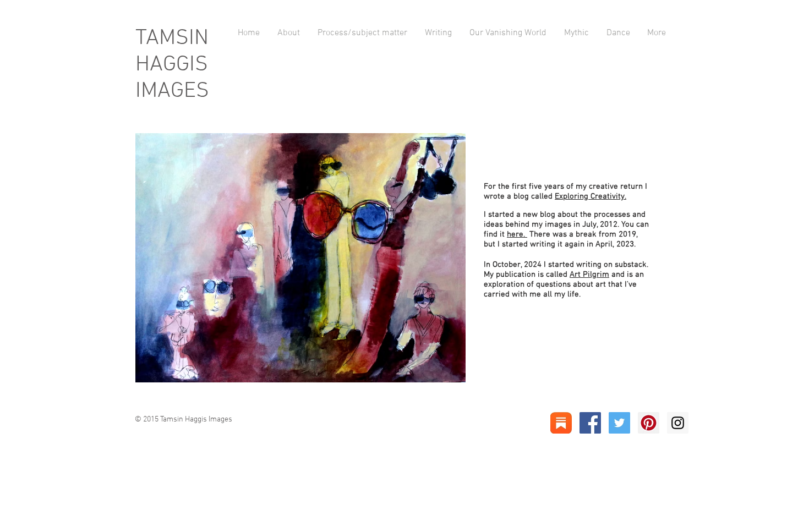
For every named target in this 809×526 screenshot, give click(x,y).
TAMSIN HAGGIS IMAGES (172, 65)
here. (517, 234)
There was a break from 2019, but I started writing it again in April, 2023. (561, 239)
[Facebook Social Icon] (590, 423)
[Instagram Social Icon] (677, 423)
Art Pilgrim (589, 275)
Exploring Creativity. (590, 196)
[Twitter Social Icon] (619, 423)
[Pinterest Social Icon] (648, 423)
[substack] (561, 423)
